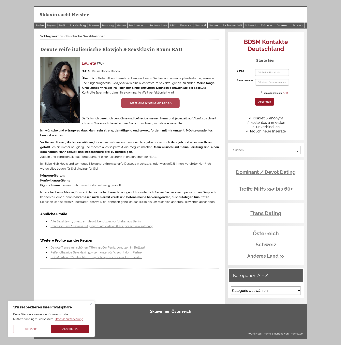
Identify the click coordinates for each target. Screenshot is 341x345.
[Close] (90, 304)
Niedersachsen (158, 25)
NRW (173, 25)
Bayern (51, 25)
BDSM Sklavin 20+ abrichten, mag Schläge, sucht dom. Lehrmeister (96, 257)
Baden (40, 25)
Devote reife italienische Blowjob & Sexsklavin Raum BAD (111, 49)
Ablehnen (31, 328)
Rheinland (186, 25)
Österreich (283, 25)
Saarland (200, 25)
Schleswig (251, 25)
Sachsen (214, 25)
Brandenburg (78, 25)
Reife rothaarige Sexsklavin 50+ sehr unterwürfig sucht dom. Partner (97, 252)
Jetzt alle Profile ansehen (150, 103)
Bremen (94, 25)
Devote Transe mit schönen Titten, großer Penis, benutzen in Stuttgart (98, 247)
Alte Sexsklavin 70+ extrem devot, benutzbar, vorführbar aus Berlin (96, 221)
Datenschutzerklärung (69, 319)
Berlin (62, 25)
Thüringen (267, 25)
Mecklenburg (137, 25)
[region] (51, 319)
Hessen (121, 25)
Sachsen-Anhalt (232, 25)
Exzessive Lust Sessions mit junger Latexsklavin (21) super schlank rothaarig (102, 226)
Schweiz (298, 25)
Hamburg (108, 25)
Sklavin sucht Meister (64, 14)
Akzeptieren (70, 328)
